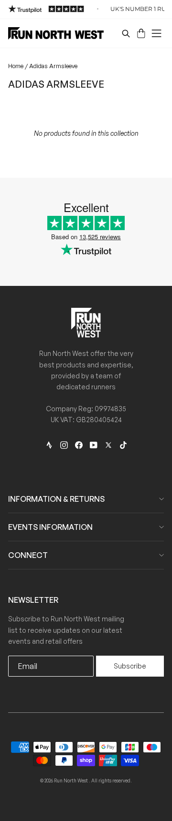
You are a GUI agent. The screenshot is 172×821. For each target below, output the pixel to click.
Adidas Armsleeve (53, 66)
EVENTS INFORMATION (50, 527)
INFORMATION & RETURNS (56, 499)
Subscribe (130, 666)
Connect (28, 555)
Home (15, 66)
